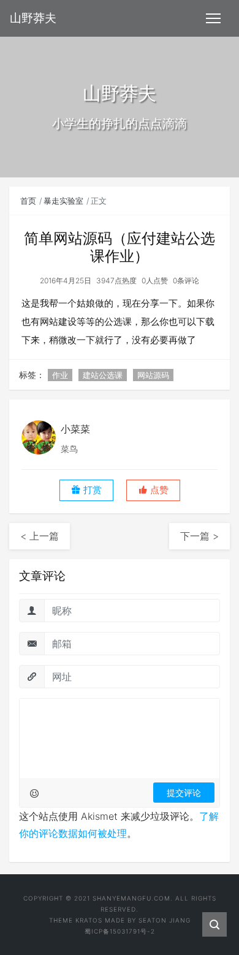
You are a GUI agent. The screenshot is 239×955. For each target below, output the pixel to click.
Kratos (88, 920)
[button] (153, 490)
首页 (28, 201)
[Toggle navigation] (213, 18)
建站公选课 (103, 375)
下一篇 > (199, 536)
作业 (60, 375)
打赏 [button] (91, 490)
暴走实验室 (63, 201)
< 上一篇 (39, 536)
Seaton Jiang (164, 920)
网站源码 (153, 375)
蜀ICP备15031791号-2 (120, 931)
